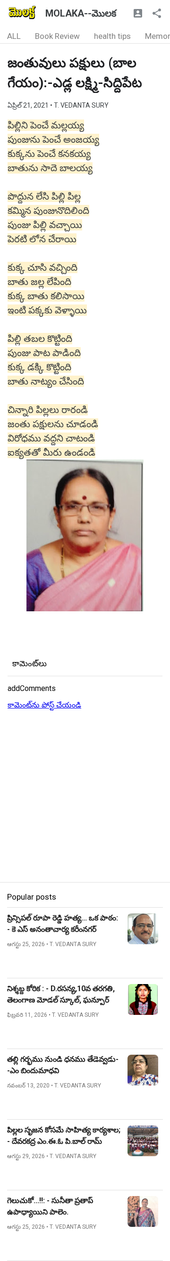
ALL (14, 36)
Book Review (57, 36)
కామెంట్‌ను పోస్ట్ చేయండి (44, 704)
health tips (112, 36)
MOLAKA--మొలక (80, 13)
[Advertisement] (85, 796)
